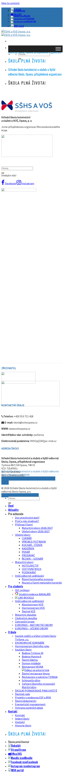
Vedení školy (22, 718)
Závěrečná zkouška (26, 618)
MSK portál (19, 26)
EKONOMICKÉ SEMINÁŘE (29, 642)
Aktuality (13, 510)
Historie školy (23, 725)
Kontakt (12, 711)
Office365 (16, 754)
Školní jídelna (30, 660)
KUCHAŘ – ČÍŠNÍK (32, 545)
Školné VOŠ (28, 611)
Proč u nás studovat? (27, 521)
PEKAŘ (26, 552)
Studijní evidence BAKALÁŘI (34, 594)
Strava (22, 10)
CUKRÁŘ (27, 538)
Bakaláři (16, 746)
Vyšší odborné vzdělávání (29, 575)
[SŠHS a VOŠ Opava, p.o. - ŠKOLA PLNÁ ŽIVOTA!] (16, 33)
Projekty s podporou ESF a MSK (33, 697)
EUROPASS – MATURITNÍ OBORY (34, 625)
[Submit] (2, 172)
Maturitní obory (24, 562)
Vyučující (20, 722)
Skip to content (10, 3)
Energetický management (30, 704)
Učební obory (22, 534)
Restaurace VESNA (32, 666)
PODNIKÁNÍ (29, 572)
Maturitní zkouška (25, 614)
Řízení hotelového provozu (37, 579)
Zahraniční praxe (24, 621)
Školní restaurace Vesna (36, 673)
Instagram (31, 21)
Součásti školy (23, 649)
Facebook (30, 18)
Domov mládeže (31, 663)
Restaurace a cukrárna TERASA (40, 677)
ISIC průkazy (22, 590)
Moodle (27, 15)
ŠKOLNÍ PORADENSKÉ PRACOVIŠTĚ (36, 690)
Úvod (10, 506)
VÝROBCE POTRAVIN (34, 541)
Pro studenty (15, 586)
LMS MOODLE (26, 597)
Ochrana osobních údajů (29, 707)
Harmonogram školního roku (32, 646)
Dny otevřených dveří (27, 517)
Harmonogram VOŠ (33, 608)
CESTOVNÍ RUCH (31, 569)
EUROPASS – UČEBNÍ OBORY (31, 628)
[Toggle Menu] (58, 48)
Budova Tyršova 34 (32, 653)
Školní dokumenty (25, 701)
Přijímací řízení (24, 524)
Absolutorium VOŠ (32, 604)
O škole (12, 632)
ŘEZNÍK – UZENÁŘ (32, 558)
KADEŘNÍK (28, 548)
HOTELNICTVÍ (30, 565)
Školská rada (22, 694)
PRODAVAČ (28, 555)
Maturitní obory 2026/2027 (37, 528)
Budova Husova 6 (31, 656)
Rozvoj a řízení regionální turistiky (42, 582)
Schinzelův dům (31, 680)
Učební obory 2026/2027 (36, 531)
